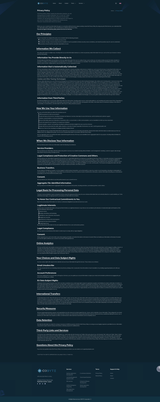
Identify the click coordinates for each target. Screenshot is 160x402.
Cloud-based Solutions (85, 377)
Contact (66, 3)
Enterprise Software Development (84, 382)
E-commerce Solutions (85, 373)
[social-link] (37, 383)
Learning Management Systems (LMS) (71, 378)
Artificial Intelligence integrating (71, 386)
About (60, 3)
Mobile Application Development (84, 386)
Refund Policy (99, 375)
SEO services (69, 381)
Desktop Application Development (71, 374)
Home (54, 3)
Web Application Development (70, 390)
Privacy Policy (99, 373)
